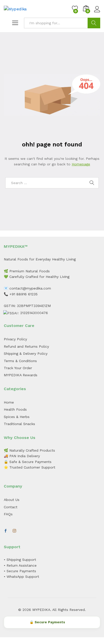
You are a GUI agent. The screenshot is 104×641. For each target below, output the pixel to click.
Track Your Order (18, 368)
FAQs (8, 514)
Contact (10, 507)
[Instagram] (14, 531)
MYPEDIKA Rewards (20, 375)
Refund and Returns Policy (26, 346)
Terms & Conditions (20, 361)
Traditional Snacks (19, 424)
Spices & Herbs (17, 417)
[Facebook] (5, 531)
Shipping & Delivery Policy (25, 353)
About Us (11, 500)
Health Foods (15, 409)
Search (94, 23)
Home (9, 402)
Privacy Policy (15, 339)
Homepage (81, 164)
